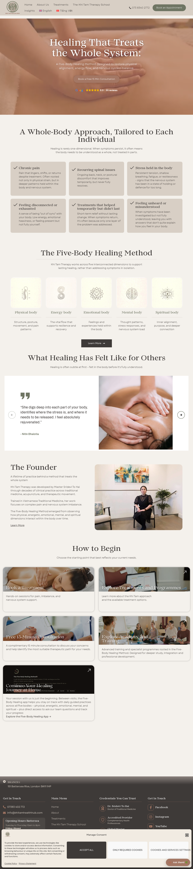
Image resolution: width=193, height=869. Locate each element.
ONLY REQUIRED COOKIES (127, 850)
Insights (29, 10)
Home (28, 4)
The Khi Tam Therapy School (91, 4)
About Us (43, 4)
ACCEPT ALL (87, 850)
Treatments (60, 4)
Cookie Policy (11, 863)
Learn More (17, 525)
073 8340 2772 (141, 8)
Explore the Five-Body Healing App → (28, 716)
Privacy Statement (27, 863)
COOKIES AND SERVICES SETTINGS (169, 850)
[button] (186, 835)
